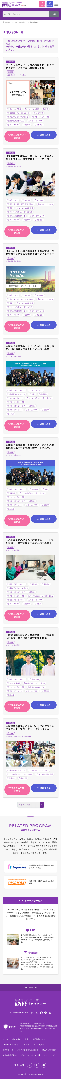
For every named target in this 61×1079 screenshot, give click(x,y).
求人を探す (22, 22)
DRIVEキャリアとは (10, 1045)
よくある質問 (39, 1045)
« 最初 (21, 805)
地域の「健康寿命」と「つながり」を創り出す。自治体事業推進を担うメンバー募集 (30, 347)
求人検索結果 (34, 22)
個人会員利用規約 (9, 1055)
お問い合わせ (8, 1050)
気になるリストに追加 (18, 136)
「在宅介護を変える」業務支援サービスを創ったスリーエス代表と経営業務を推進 (30, 636)
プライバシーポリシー (29, 1055)
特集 (26, 1039)
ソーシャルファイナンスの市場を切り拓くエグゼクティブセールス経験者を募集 (30, 66)
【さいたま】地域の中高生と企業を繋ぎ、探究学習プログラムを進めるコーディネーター (30, 252)
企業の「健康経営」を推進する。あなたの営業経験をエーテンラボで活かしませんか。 (30, 446)
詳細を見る (45, 134)
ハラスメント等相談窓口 (26, 1050)
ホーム (5, 1039)
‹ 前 (28, 805)
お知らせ (26, 1045)
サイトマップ (49, 1055)
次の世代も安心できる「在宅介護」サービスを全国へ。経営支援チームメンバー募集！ (30, 541)
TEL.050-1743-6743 (37, 1023)
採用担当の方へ (39, 1039)
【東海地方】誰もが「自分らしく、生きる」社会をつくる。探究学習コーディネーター (30, 157)
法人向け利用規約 (49, 1050)
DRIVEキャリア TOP (11, 22)
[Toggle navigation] (56, 4)
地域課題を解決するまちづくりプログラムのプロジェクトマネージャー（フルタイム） (30, 727)
